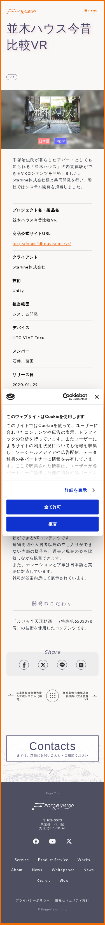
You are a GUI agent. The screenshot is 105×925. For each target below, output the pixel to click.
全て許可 (52, 506)
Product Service (53, 860)
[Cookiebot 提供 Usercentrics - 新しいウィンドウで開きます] (65, 396)
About (17, 870)
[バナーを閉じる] (97, 397)
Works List (52, 696)
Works (84, 860)
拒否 (52, 523)
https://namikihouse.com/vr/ (42, 243)
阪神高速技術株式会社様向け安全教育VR (75, 696)
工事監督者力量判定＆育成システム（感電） (29, 696)
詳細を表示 (76, 490)
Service (22, 860)
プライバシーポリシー (33, 900)
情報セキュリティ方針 (72, 900)
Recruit (43, 880)
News (37, 870)
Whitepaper (63, 870)
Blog (64, 880)
